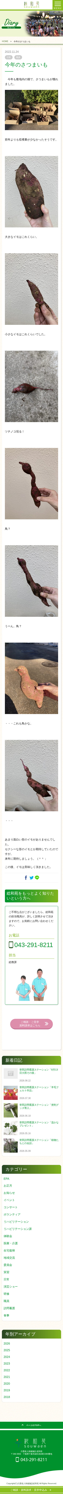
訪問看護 (9, 1308)
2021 (7, 1376)
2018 (7, 1397)
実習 (6, 1272)
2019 (7, 1390)
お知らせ (9, 1192)
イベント (9, 1200)
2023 (7, 1363)
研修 (6, 1293)
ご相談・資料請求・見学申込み (30, 1489)
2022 (7, 1370)
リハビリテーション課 (18, 1228)
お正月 (8, 1185)
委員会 (8, 1264)
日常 (6, 1279)
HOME (5, 41)
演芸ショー (11, 1286)
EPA (6, 1178)
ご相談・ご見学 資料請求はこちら (29, 1023)
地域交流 (9, 1257)
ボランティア (12, 1214)
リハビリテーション (16, 1221)
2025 (7, 1350)
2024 (7, 1356)
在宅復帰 (9, 1250)
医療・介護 (11, 1243)
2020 (7, 1383)
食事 (6, 1315)
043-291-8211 (33, 944)
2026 (7, 1343)
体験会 (8, 1236)
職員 (6, 1300)
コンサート (11, 1207)
